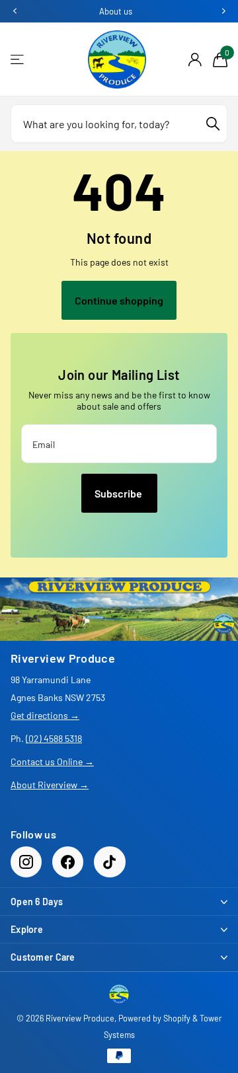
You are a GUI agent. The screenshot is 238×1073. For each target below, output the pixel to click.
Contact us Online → (52, 761)
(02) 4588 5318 (54, 738)
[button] (14, 11)
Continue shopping (119, 300)
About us (115, 11)
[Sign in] (195, 59)
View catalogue (18, 60)
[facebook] (67, 861)
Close (119, 901)
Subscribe (119, 493)
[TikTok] (109, 861)
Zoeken (212, 123)
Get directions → (45, 715)
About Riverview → (50, 784)
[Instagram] (26, 861)
